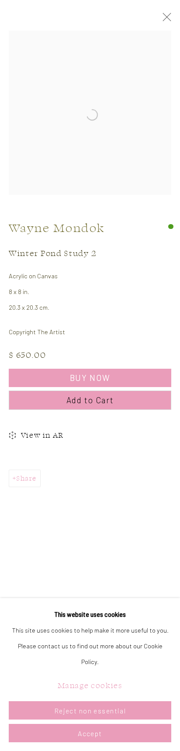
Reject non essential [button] (90, 710)
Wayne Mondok (57, 228)
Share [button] (26, 478)
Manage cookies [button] (90, 685)
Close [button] (164, 19)
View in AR (42, 435)
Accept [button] (90, 733)
